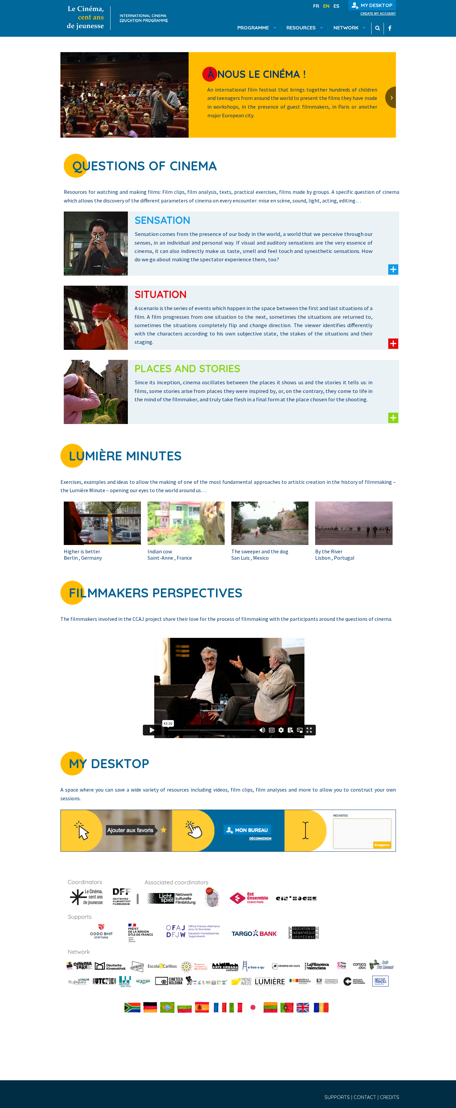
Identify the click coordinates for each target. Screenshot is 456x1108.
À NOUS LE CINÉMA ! (256, 74)
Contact (366, 1097)
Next (390, 97)
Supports (337, 1097)
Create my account (378, 13)
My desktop (376, 5)
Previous (65, 97)
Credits (389, 1097)
